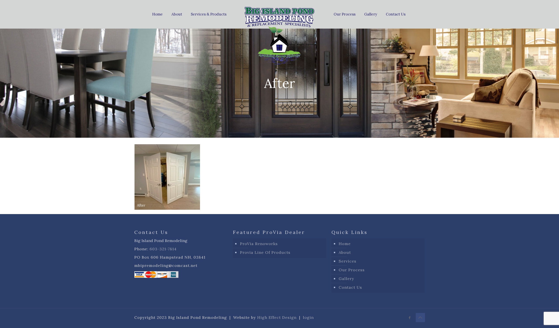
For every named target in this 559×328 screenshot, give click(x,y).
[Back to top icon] (420, 317)
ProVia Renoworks (259, 243)
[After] (167, 208)
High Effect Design (277, 317)
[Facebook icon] (409, 318)
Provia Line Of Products (265, 252)
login (308, 317)
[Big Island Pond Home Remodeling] (279, 34)
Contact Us (350, 287)
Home (345, 243)
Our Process (352, 269)
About (345, 252)
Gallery (346, 278)
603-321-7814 (163, 248)
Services (347, 261)
